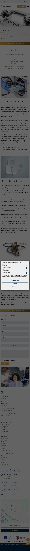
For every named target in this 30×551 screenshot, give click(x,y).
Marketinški (7, 272)
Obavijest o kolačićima (11, 276)
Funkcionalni (7, 267)
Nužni (5, 265)
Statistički (6, 270)
